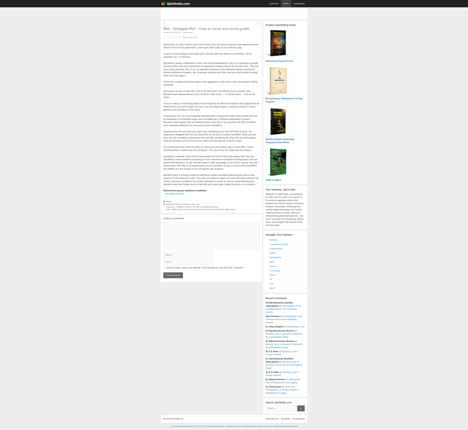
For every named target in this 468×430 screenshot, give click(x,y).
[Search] (301, 408)
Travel (272, 275)
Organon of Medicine (273, 426)
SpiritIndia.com (178, 3)
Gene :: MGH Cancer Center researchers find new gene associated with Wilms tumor (200, 209)
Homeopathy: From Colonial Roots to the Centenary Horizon (283, 309)
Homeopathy (299, 3)
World (272, 288)
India (271, 262)
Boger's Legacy (257, 426)
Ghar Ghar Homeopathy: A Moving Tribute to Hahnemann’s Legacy (282, 390)
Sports (272, 266)
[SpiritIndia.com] (163, 3)
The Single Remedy (174, 194)
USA (271, 283)
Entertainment (276, 248)
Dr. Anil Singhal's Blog (209, 426)
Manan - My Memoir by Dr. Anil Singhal (234, 426)
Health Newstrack (291, 426)
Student (186, 204)
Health (286, 3)
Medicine (169, 204)
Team (192, 204)
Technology (274, 270)
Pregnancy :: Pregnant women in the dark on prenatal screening (192, 207)
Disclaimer (285, 419)
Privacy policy (299, 419)
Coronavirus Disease (278, 244)
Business (273, 240)
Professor (178, 204)
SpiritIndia (274, 3)
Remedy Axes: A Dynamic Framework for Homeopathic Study (284, 365)
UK (270, 279)
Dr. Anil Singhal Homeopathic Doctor (184, 426)
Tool (198, 204)
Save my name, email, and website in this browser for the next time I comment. (205, 267)
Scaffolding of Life (296, 326)
